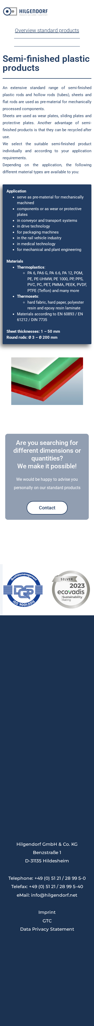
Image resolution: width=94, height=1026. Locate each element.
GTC (47, 920)
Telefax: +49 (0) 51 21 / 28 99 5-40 (47, 886)
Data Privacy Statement (47, 929)
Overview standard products (47, 30)
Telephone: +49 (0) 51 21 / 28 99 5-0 (47, 878)
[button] (88, 11)
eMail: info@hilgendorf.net (47, 895)
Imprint (47, 912)
